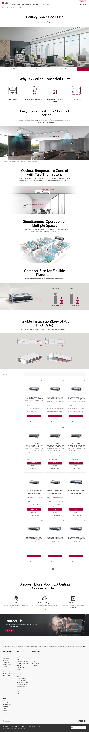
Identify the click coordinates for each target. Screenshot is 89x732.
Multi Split (19, 669)
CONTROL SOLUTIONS (21, 671)
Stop (46, 157)
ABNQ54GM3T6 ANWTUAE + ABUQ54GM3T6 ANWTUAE (55, 495)
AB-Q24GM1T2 (33, 541)
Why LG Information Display (8, 673)
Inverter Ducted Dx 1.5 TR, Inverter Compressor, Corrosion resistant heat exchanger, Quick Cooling (55, 445)
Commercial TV (6, 662)
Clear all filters (5, 374)
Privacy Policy (17, 726)
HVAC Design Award (21, 693)
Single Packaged (20, 657)
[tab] (13, 69)
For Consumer (83, 1)
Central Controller (20, 674)
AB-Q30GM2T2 (54, 541)
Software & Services (7, 664)
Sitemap (11, 726)
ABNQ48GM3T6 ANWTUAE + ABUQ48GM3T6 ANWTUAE (55, 401)
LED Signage (5, 660)
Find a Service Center (7, 704)
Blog (18, 690)
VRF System (19, 656)
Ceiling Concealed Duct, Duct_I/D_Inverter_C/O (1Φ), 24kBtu (34, 397)
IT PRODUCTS (34, 659)
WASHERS (33, 654)
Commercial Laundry (35, 651)
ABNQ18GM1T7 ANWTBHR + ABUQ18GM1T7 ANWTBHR (55, 448)
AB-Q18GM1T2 (76, 495)
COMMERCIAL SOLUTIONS (22, 654)
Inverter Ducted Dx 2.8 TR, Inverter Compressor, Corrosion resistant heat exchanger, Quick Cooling (76, 538)
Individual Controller (21, 673)
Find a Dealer (34, 419)
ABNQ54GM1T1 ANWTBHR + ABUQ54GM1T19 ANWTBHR (76, 448)
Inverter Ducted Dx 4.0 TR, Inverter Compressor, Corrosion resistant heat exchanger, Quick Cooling (55, 398)
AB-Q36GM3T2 (76, 541)
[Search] (86, 4)
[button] (34, 422)
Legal (23, 726)
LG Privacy (39, 726)
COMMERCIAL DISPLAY (8, 656)
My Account (5, 712)
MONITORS (33, 661)
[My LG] (83, 4)
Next (85, 143)
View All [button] (83, 374)
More (84, 646)
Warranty (5, 708)
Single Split (19, 665)
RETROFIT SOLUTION (21, 680)
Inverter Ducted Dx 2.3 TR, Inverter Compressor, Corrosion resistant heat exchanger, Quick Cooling (55, 538)
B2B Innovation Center (7, 671)
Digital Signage (6, 658)
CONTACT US (9, 630)
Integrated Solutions (7, 651)
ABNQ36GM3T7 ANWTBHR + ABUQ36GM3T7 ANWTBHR (34, 495)
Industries (5, 666)
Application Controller (21, 678)
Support (4, 698)
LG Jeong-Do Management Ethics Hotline (80, 727)
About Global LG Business (30, 726)
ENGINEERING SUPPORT (22, 686)
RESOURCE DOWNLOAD (22, 684)
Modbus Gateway (20, 676)
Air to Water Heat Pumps (22, 667)
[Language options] (81, 4)
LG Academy (19, 691)
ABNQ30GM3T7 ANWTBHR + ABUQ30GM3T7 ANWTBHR (76, 401)
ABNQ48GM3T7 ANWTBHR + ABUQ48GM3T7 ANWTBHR (34, 448)
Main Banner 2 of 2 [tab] (44, 157)
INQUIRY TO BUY (6, 675)
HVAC (18, 651)
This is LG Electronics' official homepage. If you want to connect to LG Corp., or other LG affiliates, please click (23, 730)
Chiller (18, 659)
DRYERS (33, 656)
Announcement (6, 706)
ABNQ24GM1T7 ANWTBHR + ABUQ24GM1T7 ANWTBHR (34, 400)
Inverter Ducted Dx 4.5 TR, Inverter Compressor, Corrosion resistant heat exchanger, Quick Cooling (76, 445)
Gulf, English (7, 721)
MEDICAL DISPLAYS (35, 663)
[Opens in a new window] (79, 721)
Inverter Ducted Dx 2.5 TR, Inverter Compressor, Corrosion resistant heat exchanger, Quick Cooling (76, 398)
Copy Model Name (79, 494)
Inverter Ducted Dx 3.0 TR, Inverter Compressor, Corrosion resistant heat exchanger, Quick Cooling (34, 492)
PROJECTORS (34, 665)
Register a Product (6, 702)
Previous (3, 143)
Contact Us (77, 4)
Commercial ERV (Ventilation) (23, 661)
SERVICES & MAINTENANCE (23, 682)
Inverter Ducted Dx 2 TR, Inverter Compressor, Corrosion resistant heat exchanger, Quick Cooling (34, 538)
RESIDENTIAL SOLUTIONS (22, 663)
